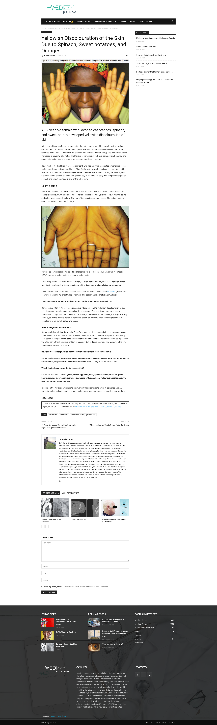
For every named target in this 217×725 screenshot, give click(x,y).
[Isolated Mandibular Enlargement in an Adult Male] (115, 507)
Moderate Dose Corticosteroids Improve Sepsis (155, 38)
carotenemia (53, 415)
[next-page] (47, 526)
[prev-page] (43, 526)
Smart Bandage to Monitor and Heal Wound (153, 63)
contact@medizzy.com (60, 716)
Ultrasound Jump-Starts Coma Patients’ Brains (109, 425)
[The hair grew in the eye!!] (94, 647)
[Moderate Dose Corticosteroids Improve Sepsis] (47, 622)
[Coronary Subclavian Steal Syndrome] (55, 507)
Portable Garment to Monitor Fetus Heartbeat (154, 72)
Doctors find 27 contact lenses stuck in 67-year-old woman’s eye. (115, 633)
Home (43, 28)
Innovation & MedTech (105, 21)
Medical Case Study (77, 415)
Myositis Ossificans (78, 519)
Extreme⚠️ (68, 21)
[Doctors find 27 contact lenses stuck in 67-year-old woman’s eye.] (94, 634)
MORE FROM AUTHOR (70, 493)
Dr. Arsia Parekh (49, 56)
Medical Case (64, 415)
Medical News (83, 21)
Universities (146, 21)
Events (123, 21)
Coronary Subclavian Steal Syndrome (151, 55)
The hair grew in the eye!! (112, 644)
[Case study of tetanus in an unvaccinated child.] (94, 622)
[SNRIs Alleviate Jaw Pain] (47, 635)
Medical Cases (53, 21)
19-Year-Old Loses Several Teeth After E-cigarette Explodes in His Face (58, 426)
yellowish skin (90, 415)
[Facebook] (137, 674)
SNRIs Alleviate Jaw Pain (146, 47)
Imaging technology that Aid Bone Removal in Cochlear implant (154, 81)
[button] (173, 21)
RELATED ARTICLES (51, 493)
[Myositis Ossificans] (85, 507)
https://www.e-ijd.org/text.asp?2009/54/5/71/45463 (98, 406)
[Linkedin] (61, 481)
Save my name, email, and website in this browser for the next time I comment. (76, 586)
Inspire (133, 21)
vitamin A (111, 291)
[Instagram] (143, 674)
